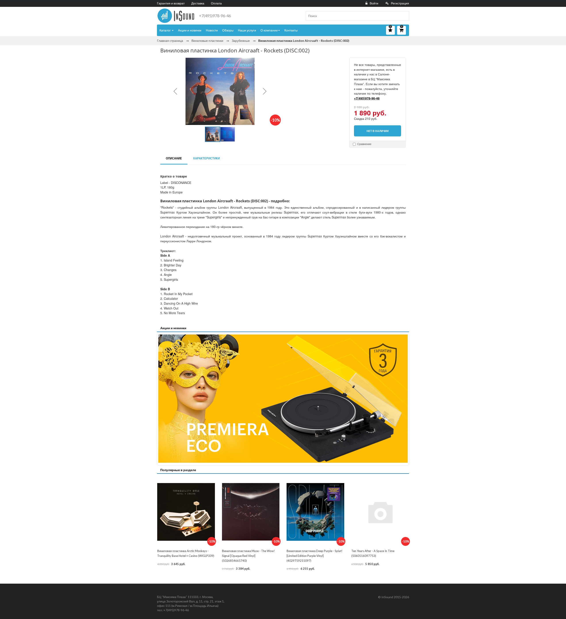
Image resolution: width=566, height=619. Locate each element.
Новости (212, 30)
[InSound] (176, 15)
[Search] (404, 16)
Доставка (197, 3)
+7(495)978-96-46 (215, 15)
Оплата (216, 3)
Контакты (291, 30)
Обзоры (227, 30)
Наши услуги (247, 30)
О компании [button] (269, 30)
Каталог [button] (165, 30)
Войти (374, 3)
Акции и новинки (189, 30)
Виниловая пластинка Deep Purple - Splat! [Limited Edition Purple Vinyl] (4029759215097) (314, 555)
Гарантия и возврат (171, 3)
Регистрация (400, 3)
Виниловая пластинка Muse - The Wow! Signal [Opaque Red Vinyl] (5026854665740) (248, 555)
